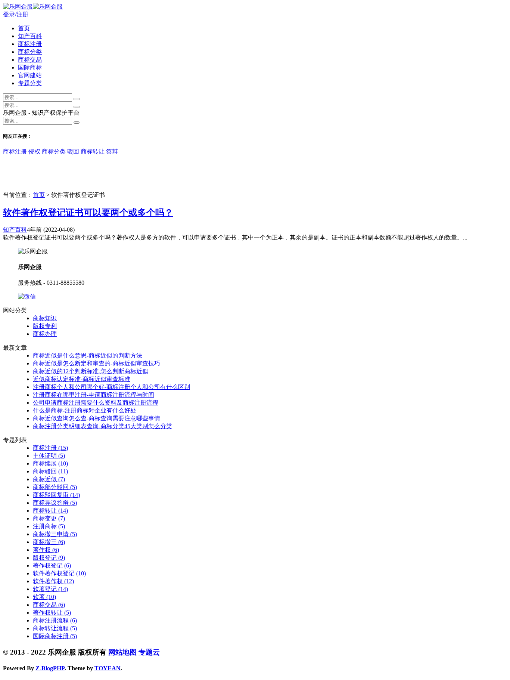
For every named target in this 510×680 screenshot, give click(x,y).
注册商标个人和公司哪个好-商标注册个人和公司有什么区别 (111, 387)
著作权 (46, 550)
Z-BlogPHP (50, 668)
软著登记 (50, 589)
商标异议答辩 (55, 503)
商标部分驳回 (55, 487)
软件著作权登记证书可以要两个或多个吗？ (88, 212)
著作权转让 (52, 612)
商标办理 (45, 334)
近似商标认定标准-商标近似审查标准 (81, 379)
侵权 (34, 151)
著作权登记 (52, 565)
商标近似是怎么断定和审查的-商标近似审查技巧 (96, 363)
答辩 (112, 151)
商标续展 (50, 463)
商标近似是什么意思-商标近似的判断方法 (87, 355)
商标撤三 (49, 542)
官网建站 (30, 75)
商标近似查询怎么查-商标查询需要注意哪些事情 (96, 418)
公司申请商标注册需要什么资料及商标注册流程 (95, 402)
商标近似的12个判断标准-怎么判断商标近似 (90, 371)
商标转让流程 (55, 628)
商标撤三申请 (55, 534)
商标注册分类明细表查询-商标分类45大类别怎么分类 (102, 426)
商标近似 (49, 479)
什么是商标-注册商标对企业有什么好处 (84, 410)
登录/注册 (15, 14)
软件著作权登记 (59, 573)
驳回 (73, 151)
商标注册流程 (55, 620)
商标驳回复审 (56, 495)
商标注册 (30, 44)
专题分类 (30, 83)
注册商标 (49, 526)
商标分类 (30, 52)
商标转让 (93, 151)
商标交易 (30, 59)
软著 (44, 597)
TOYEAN (107, 668)
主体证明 (49, 455)
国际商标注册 (55, 636)
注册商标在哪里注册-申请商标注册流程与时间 (93, 395)
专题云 (149, 652)
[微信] (27, 296)
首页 (24, 28)
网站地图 (122, 652)
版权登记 (49, 557)
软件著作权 (53, 581)
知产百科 (30, 36)
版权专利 (45, 326)
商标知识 (45, 318)
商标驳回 (50, 471)
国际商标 (30, 67)
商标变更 (49, 518)
